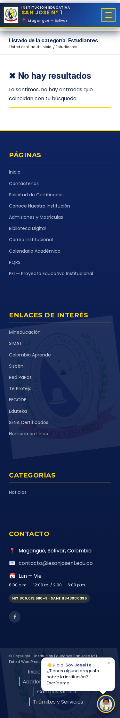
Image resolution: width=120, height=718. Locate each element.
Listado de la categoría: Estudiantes (53, 40)
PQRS (14, 262)
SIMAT (15, 343)
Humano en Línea (28, 433)
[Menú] (108, 15)
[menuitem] (34, 671)
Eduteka (18, 411)
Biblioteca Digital (27, 228)
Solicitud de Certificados (36, 195)
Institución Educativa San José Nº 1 (65, 655)
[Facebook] (14, 617)
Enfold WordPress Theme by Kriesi (39, 661)
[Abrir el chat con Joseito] (106, 704)
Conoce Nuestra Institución (39, 206)
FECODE (17, 399)
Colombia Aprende (30, 355)
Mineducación (25, 332)
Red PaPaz (20, 377)
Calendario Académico (34, 251)
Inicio (14, 172)
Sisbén (16, 366)
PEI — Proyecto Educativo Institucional (51, 273)
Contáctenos (24, 183)
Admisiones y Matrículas (36, 217)
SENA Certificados (28, 422)
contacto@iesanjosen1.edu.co (56, 563)
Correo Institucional (31, 239)
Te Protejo (20, 388)
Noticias (18, 492)
